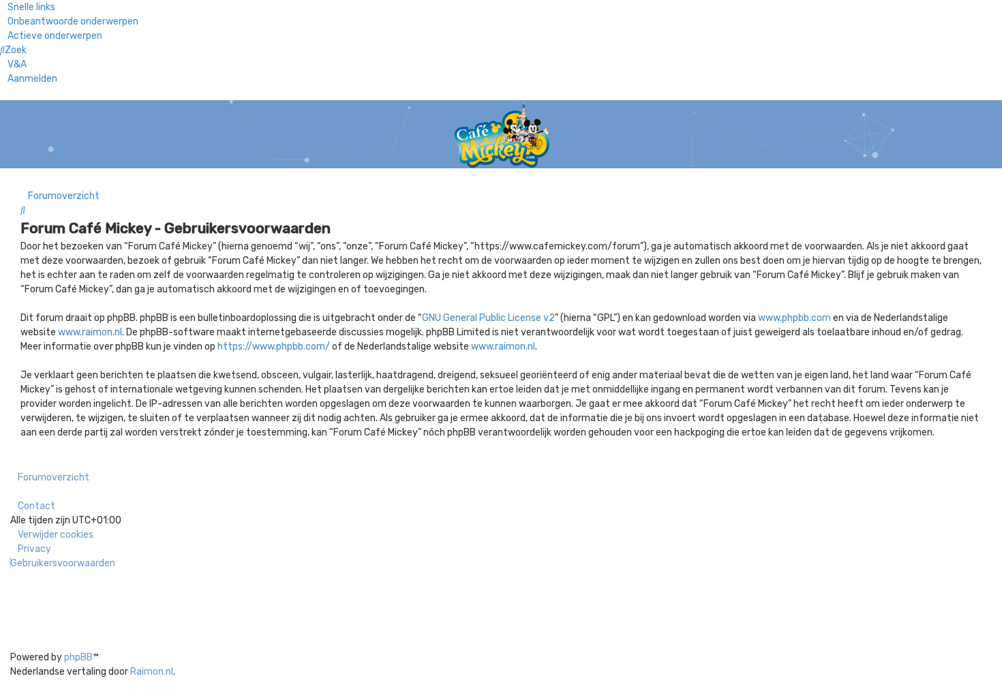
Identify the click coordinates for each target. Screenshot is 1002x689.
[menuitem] (69, 21)
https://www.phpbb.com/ (273, 346)
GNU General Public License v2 (488, 318)
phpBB (78, 657)
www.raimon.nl (90, 332)
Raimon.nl (151, 671)
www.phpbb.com (794, 318)
